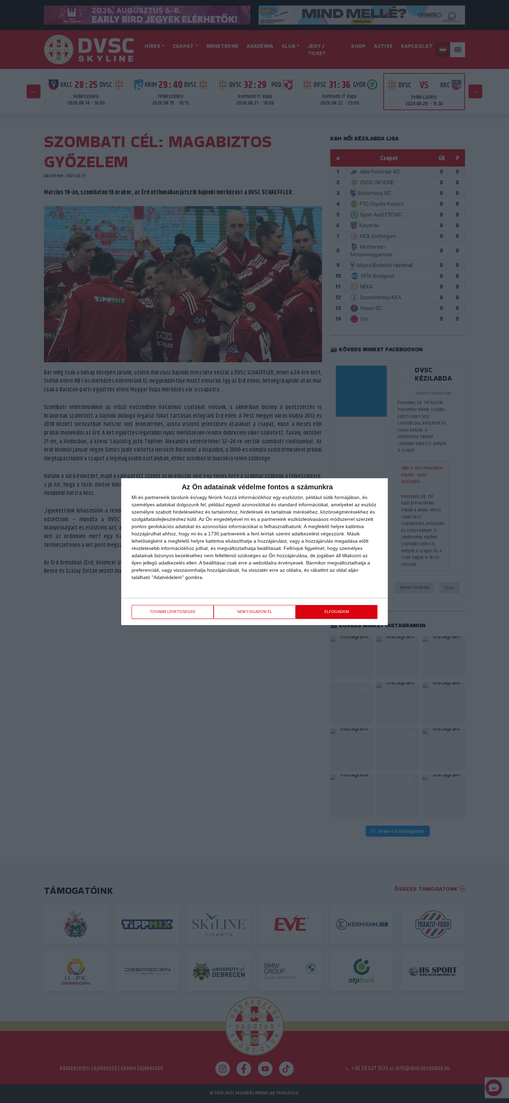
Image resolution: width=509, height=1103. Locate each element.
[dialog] (254, 551)
